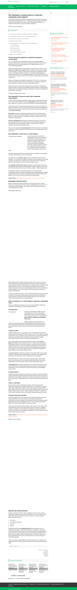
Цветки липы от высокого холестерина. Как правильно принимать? (43, 571)
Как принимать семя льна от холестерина (18, 38)
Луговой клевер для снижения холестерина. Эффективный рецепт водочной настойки (59, 90)
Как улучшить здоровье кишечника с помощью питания (60, 38)
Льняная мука (14, 44)
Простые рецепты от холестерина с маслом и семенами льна (22, 43)
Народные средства (54, 6)
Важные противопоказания (15, 54)
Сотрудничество (32, 584)
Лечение (10, 6)
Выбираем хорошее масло (15, 41)
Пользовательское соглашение (43, 584)
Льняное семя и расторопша (17, 52)
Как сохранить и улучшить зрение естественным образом (59, 61)
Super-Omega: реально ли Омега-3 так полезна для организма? (30, 178)
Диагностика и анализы (33, 6)
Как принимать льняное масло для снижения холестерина (22, 36)
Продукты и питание (20, 6)
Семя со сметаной (15, 50)
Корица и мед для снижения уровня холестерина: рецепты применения (33, 571)
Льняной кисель (15, 48)
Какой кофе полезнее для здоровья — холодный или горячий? (59, 43)
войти (15, 578)
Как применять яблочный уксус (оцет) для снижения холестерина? (23, 571)
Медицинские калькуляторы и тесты (21, 584)
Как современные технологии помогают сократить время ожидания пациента (58, 49)
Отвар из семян (14, 46)
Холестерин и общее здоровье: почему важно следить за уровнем (59, 55)
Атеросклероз (11, 7)
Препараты (44, 6)
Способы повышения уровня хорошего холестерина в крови (58, 75)
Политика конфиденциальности (57, 584)
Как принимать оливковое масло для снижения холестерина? (12, 569)
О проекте (10, 584)
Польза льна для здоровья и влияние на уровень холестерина (23, 34)
